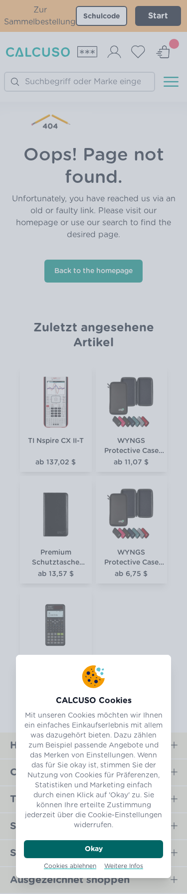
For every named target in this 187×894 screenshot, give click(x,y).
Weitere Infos (123, 866)
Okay (94, 849)
